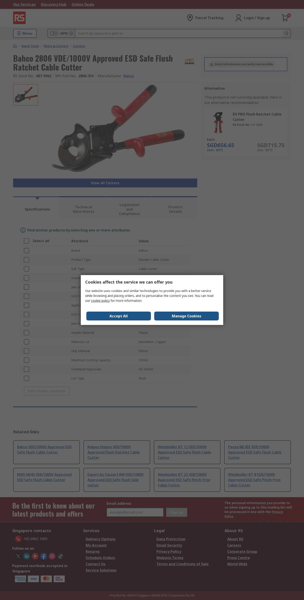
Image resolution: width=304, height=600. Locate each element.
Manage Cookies (186, 316)
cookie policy (100, 300)
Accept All (118, 316)
